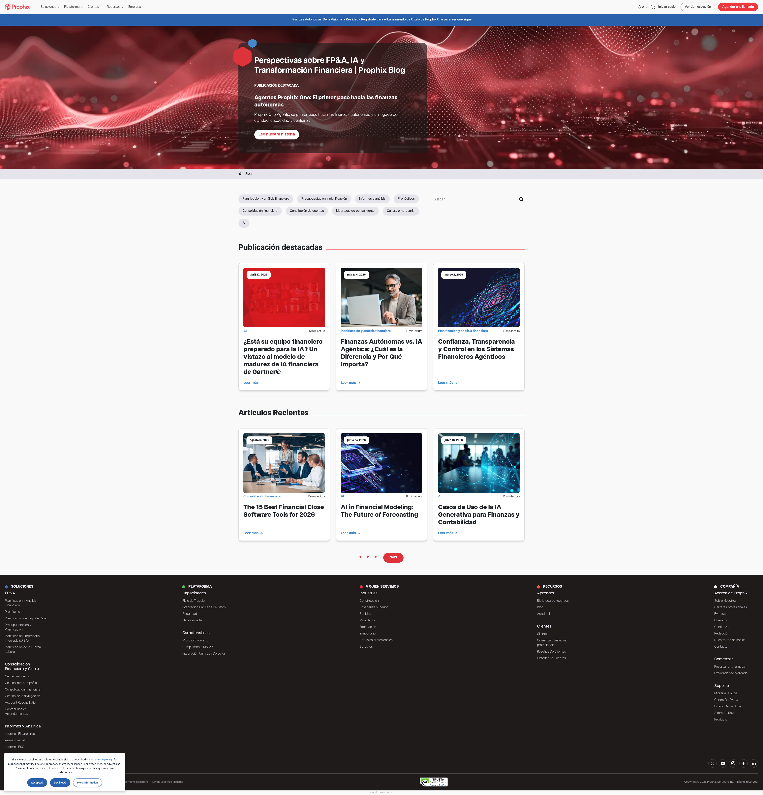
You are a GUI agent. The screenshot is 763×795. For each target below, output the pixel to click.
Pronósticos (406, 198)
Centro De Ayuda (726, 700)
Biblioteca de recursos (553, 601)
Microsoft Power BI (195, 640)
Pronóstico (12, 612)
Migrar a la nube (725, 693)
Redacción (721, 633)
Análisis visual (15, 740)
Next (393, 557)
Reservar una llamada (729, 666)
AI (244, 223)
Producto (720, 719)
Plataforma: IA (192, 620)
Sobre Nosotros (725, 601)
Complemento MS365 (197, 647)
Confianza (721, 627)
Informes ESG (14, 747)
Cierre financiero (17, 676)
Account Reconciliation (21, 702)
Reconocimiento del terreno (133, 782)
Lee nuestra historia (277, 134)
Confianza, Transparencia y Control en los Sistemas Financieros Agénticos (476, 349)
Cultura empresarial (401, 211)
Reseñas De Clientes (551, 651)
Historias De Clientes (551, 658)
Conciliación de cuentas (307, 211)
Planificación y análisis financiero (266, 198)
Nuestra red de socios (730, 640)
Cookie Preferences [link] (381, 792)
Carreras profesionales (730, 607)
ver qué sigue (462, 19)
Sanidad (365, 614)
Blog (540, 607)
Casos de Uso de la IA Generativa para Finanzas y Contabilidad (479, 515)
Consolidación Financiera (23, 689)
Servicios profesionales (376, 640)
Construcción (369, 601)
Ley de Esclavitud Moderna (167, 782)
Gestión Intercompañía (21, 683)
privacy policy (103, 759)
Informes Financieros (20, 734)
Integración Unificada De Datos (204, 607)
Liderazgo (721, 620)
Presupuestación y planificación (324, 198)
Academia (544, 614)
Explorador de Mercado (731, 673)
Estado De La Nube (727, 706)
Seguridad (189, 614)
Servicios (366, 646)
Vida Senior (368, 620)
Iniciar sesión (667, 7)
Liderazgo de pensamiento (355, 211)
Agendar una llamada (738, 7)
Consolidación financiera (260, 211)
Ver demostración (698, 7)
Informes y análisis (372, 198)
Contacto (720, 646)
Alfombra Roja (724, 713)
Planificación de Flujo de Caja (25, 618)
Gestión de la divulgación (22, 696)
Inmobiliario (368, 633)
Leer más (251, 383)
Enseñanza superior (374, 607)
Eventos (720, 614)
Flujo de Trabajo (193, 601)
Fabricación (368, 627)
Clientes (542, 634)
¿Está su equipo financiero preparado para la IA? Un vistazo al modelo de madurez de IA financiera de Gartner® (283, 357)
